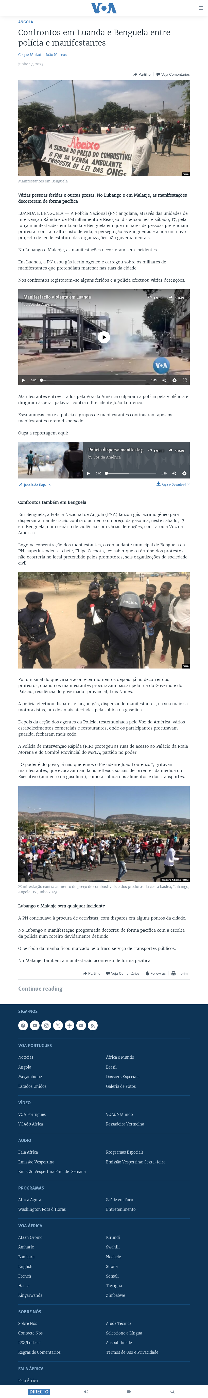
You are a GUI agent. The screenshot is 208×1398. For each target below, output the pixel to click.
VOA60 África (30, 1124)
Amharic (26, 1247)
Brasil (111, 1067)
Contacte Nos (30, 1333)
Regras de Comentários (39, 1352)
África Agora (29, 1200)
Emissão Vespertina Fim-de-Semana (52, 1172)
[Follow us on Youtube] (35, 1025)
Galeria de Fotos (121, 1086)
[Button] (142, 74)
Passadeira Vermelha (125, 1124)
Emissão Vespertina (36, 1162)
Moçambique (30, 1077)
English (25, 1266)
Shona (112, 1266)
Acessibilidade (119, 1343)
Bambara (26, 1257)
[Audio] (86, 1391)
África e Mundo (120, 1057)
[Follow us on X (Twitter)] (58, 1025)
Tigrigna (114, 1286)
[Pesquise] (172, 1391)
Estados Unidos (32, 1086)
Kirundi (113, 1238)
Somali (112, 1276)
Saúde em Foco (119, 1200)
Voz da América (42, 304)
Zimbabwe (115, 1295)
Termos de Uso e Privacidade (132, 1352)
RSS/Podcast (29, 1343)
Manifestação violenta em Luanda (57, 297)
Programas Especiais (125, 1152)
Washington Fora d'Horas (42, 1209)
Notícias (25, 1057)
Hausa (23, 1286)
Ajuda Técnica (118, 1323)
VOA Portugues (32, 1114)
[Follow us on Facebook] (23, 1025)
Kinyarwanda (30, 1295)
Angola (25, 22)
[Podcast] (69, 1025)
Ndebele (113, 1257)
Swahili (113, 1247)
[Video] (129, 1391)
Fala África (28, 1152)
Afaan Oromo (30, 1238)
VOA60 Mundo (119, 1114)
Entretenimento (121, 1209)
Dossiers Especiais (122, 1077)
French (24, 1276)
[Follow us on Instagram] (46, 1025)
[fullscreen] (185, 380)
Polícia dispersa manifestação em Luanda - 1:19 (135, 450)
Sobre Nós (27, 1323)
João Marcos (56, 54)
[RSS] (92, 1025)
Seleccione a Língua (124, 1333)
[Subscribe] (81, 1025)
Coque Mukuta (31, 54)
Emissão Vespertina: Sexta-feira (135, 1162)
